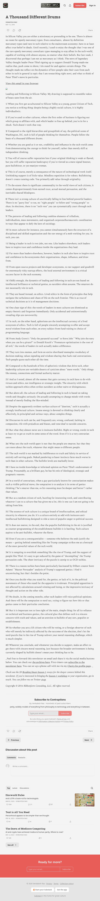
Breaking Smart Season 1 (34, 672)
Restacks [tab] (21, 757)
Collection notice (67, 883)
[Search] (64, 5)
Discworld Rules (15, 795)
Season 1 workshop (58, 676)
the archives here (41, 662)
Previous (15, 740)
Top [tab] (8, 788)
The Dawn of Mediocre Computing (25, 828)
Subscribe (79, 5)
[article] (50, 800)
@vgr (43, 679)
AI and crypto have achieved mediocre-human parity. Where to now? (34, 832)
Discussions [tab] (24, 788)
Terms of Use (61, 719)
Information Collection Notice (49, 721)
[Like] (8, 30)
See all (11, 845)
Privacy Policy (68, 721)
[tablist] (16, 757)
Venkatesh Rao (11, 22)
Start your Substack (43, 890)
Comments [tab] (11, 757)
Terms (56, 883)
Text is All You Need (18, 812)
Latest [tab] (14, 788)
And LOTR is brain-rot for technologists (22, 798)
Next (87, 740)
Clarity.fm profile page (79, 666)
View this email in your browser (22, 83)
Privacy (49, 883)
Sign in (92, 5)
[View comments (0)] (13, 30)
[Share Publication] (70, 5)
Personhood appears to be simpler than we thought (27, 815)
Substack (38, 896)
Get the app (62, 890)
